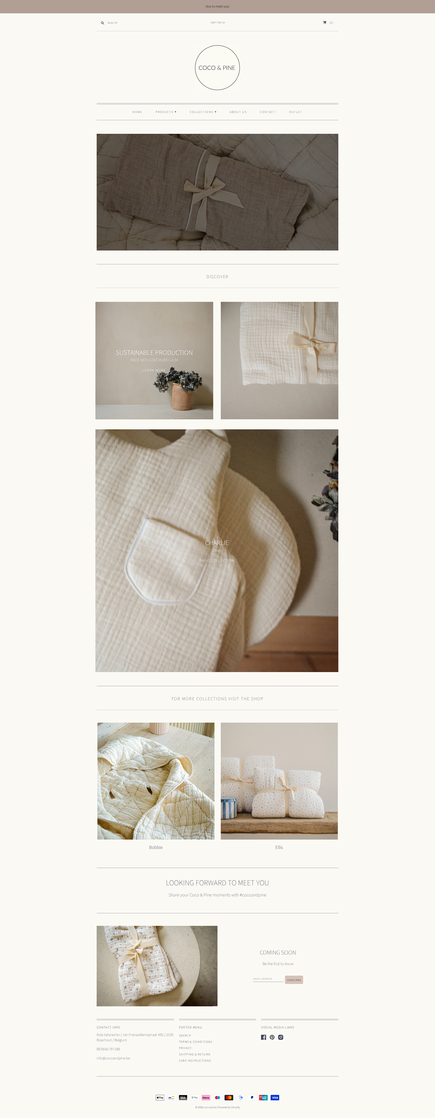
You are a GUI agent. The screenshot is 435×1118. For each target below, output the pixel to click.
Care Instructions (195, 1061)
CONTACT (268, 112)
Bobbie (156, 847)
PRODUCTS (165, 112)
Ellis (279, 847)
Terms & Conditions (195, 1042)
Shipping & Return (195, 1054)
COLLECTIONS (202, 112)
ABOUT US (238, 112)
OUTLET (295, 112)
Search (185, 1035)
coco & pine (209, 1107)
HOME (137, 112)
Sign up (221, 22)
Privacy (185, 1048)
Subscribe (294, 980)
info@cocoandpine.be (113, 1058)
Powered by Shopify (229, 1107)
